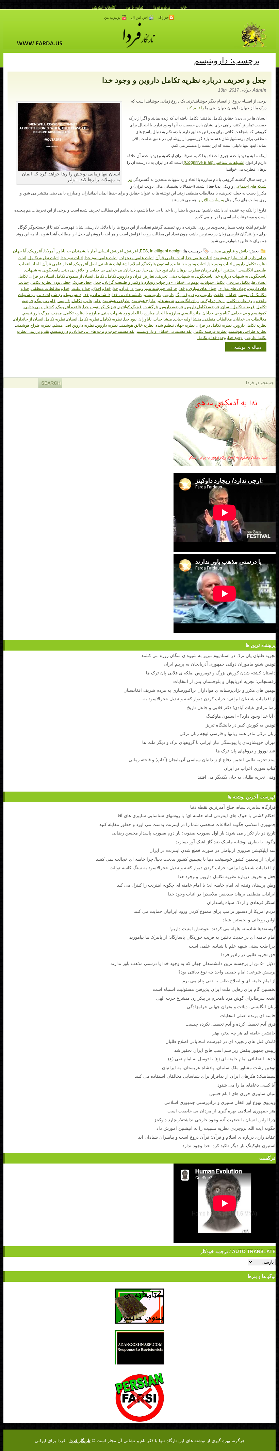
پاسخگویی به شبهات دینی (190, 276)
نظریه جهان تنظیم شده (175, 325)
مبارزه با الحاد (168, 312)
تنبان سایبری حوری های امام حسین (242, 1093)
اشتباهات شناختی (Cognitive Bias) (213, 162)
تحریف (161, 276)
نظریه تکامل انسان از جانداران (39, 319)
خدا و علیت (80, 288)
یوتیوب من (112, 17)
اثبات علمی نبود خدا (101, 257)
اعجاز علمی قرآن (57, 263)
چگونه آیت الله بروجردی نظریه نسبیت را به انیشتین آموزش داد (216, 1128)
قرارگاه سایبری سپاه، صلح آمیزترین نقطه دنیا (233, 806)
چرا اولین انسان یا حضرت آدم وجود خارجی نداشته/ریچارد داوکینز (215, 1119)
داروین (168, 294)
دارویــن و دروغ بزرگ (194, 294)
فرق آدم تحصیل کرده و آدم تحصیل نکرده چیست (230, 1023)
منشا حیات (162, 319)
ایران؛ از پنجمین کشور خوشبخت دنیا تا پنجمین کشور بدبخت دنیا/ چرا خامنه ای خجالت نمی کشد (186, 859)
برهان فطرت (199, 269)
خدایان (231, 294)
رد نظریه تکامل (239, 300)
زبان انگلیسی (187, 300)
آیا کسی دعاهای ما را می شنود (246, 1084)
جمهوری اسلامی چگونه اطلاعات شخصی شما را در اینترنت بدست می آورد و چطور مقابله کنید (187, 824)
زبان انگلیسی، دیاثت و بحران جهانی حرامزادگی (231, 1006)
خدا (115, 288)
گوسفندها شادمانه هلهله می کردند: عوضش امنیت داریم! (222, 928)
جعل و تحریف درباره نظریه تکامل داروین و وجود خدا (184, 80)
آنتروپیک (35, 250)
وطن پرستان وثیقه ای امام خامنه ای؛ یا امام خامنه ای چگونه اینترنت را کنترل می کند (196, 884)
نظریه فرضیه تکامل (210, 331)
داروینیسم (152, 294)
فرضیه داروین (171, 306)
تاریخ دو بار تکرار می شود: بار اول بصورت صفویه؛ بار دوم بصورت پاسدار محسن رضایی (194, 832)
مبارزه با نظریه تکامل (82, 312)
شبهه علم (166, 300)
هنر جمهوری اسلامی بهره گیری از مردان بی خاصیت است (221, 1110)
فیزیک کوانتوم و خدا (99, 306)
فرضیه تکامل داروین (202, 306)
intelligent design (166, 250)
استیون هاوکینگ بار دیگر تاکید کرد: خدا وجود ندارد (229, 1145)
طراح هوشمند (143, 300)
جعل (97, 282)
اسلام (135, 263)
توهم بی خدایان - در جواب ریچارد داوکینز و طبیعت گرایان (151, 282)
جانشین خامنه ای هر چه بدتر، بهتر (244, 1032)
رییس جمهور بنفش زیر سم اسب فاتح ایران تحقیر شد (225, 1050)
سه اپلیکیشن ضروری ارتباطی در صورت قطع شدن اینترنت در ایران (212, 850)
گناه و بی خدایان (216, 312)
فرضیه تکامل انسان (238, 306)
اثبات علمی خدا (199, 257)
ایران (217, 269)
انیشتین (230, 269)
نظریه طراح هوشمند (33, 325)
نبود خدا (130, 319)
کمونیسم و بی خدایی (249, 312)
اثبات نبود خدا (72, 257)
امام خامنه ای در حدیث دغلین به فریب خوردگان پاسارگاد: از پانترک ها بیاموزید (202, 937)
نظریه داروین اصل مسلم (73, 325)
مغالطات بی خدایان (250, 319)
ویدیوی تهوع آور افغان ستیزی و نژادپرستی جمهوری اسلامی (220, 1102)
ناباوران (144, 319)
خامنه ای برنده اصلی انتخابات (248, 1015)
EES (144, 250)
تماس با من (134, 7)
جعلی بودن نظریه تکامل (50, 282)
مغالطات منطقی (217, 319)
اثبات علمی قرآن (169, 257)
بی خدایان (132, 269)
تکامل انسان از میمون (85, 276)
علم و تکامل (82, 300)
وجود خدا (235, 337)
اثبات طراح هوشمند (230, 257)
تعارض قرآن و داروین (136, 276)
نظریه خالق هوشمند (136, 325)
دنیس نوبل (72, 294)
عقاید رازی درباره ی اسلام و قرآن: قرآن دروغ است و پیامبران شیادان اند (207, 1137)
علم (97, 300)
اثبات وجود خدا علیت (188, 263)
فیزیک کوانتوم (130, 306)
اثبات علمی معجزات (136, 257)
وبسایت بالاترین (210, 200)
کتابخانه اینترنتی (104, 7)
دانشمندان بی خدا (127, 294)
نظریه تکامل (111, 319)
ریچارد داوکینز (213, 300)
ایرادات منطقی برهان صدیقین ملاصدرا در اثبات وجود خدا (222, 893)
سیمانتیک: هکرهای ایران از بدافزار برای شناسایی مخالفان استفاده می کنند (205, 1076)
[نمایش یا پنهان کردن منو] (268, 59)
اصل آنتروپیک (85, 263)
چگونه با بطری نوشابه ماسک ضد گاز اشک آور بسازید (226, 841)
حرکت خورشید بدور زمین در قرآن (148, 288)
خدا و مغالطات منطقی (50, 288)
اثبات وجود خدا (220, 263)
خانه (183, 7)
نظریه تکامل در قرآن (214, 325)
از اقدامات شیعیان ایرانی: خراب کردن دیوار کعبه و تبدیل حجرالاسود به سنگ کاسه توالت (193, 867)
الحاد (36, 263)
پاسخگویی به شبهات (42, 269)
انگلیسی (246, 269)
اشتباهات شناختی (114, 263)
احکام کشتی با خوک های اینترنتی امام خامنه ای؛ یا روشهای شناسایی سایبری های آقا (197, 815)
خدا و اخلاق (101, 288)
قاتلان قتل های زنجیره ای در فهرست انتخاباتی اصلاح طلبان (220, 1041)
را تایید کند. (195, 108)
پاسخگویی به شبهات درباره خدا (240, 276)
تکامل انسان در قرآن (47, 276)
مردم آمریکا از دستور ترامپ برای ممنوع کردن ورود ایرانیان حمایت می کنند (205, 911)
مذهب (216, 250)
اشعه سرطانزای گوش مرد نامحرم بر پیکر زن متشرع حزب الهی (216, 998)
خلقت (219, 294)
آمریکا (49, 250)
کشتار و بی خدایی (39, 306)
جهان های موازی (232, 288)
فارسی (64, 300)
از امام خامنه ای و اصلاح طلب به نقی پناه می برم (229, 980)
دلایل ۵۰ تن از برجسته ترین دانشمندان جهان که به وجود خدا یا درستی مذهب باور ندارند (193, 963)
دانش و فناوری (235, 250)
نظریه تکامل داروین (250, 325)
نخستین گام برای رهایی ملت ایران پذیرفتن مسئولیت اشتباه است (214, 989)
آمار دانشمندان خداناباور (76, 250)
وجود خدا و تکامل (211, 337)
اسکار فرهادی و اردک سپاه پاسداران (241, 902)
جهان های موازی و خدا (197, 288)
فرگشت (151, 306)
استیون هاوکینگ (155, 263)
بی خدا (148, 269)
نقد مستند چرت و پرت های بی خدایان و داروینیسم (92, 331)
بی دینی (68, 269)
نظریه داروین (107, 325)
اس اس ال (140, 17)
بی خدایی (114, 269)
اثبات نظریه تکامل (43, 257)
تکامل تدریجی (238, 282)
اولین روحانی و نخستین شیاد (249, 919)
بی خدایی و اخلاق (91, 269)
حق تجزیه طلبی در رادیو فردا (248, 954)
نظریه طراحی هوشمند (247, 331)
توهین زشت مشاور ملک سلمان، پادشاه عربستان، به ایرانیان (219, 1067)
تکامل (111, 276)
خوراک (163, 17)
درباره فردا (161, 7)
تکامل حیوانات (213, 282)
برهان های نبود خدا (170, 269)
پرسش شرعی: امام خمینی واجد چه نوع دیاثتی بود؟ (227, 971)
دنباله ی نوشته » (245, 347)
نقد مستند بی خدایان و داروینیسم (164, 331)
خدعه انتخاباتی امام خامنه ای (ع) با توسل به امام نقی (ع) (222, 1058)
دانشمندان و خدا (96, 294)
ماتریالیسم (191, 312)
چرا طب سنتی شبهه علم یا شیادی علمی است (232, 945)
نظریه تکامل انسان (83, 319)
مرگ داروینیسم (36, 312)
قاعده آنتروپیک (68, 306)
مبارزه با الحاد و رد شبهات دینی (128, 312)
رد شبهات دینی (49, 294)
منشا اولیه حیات (187, 319)
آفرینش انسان (111, 250)
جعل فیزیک (82, 282)
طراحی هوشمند (116, 300)
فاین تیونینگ (45, 300)
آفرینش (131, 250)
